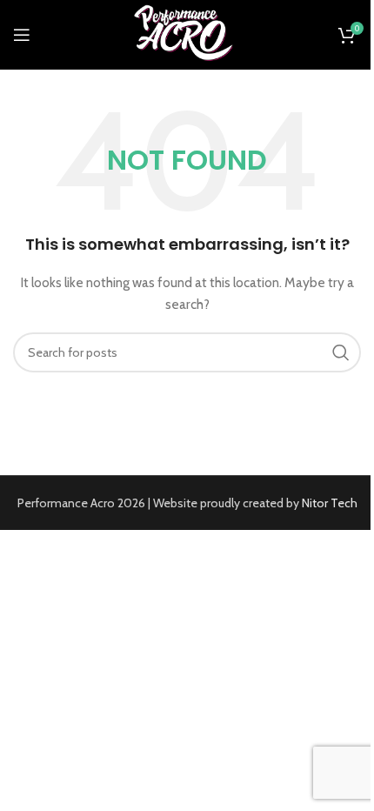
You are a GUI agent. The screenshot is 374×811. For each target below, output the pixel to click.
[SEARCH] (341, 352)
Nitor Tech (329, 503)
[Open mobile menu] (21, 34)
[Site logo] (186, 33)
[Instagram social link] (79, 35)
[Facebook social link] (58, 35)
